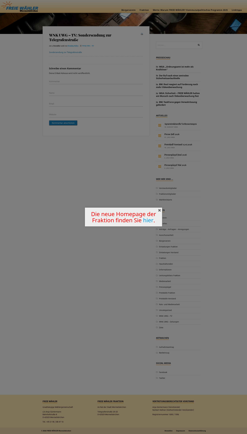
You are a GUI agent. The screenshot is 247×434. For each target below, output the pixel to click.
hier (148, 220)
